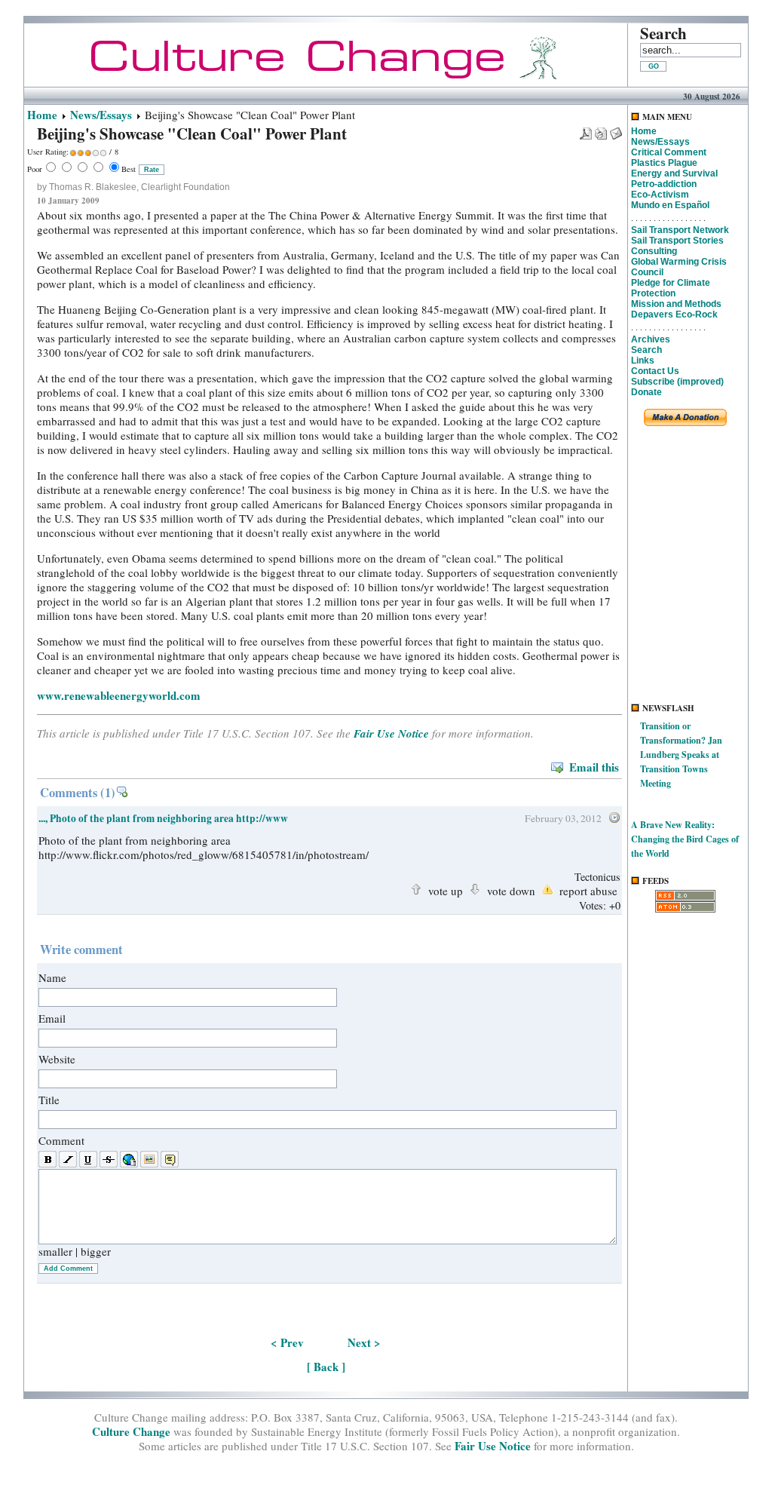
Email (52, 1018)
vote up (445, 889)
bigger (96, 1251)
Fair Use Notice (391, 733)
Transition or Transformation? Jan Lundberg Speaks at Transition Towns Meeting (681, 754)
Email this (594, 767)
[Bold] (47, 1160)
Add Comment (68, 1268)
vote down (511, 889)
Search (646, 350)
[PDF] (586, 129)
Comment (61, 1140)
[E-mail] (616, 129)
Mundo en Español (670, 205)
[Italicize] (68, 1160)
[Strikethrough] (109, 1160)
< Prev (287, 1342)
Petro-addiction (664, 184)
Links (642, 360)
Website (56, 1058)
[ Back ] (326, 1366)
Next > (364, 1342)
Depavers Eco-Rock (674, 314)
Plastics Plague (664, 163)
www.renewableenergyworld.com (119, 695)
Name (52, 977)
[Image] (149, 1160)
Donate (646, 392)
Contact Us (655, 371)
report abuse (588, 889)
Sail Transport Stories (677, 240)
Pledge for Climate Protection (670, 288)
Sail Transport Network (680, 230)
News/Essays (101, 114)
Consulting (654, 251)
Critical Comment (668, 152)
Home (42, 114)
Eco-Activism (660, 194)
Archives (650, 339)
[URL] (129, 1160)
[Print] (601, 129)
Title (49, 1099)
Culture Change (131, 1431)
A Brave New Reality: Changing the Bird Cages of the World (685, 839)
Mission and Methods (676, 304)
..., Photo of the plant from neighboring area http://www (163, 818)
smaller (55, 1251)
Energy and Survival (674, 173)
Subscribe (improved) (677, 381)
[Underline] (88, 1160)
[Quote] (170, 1160)
